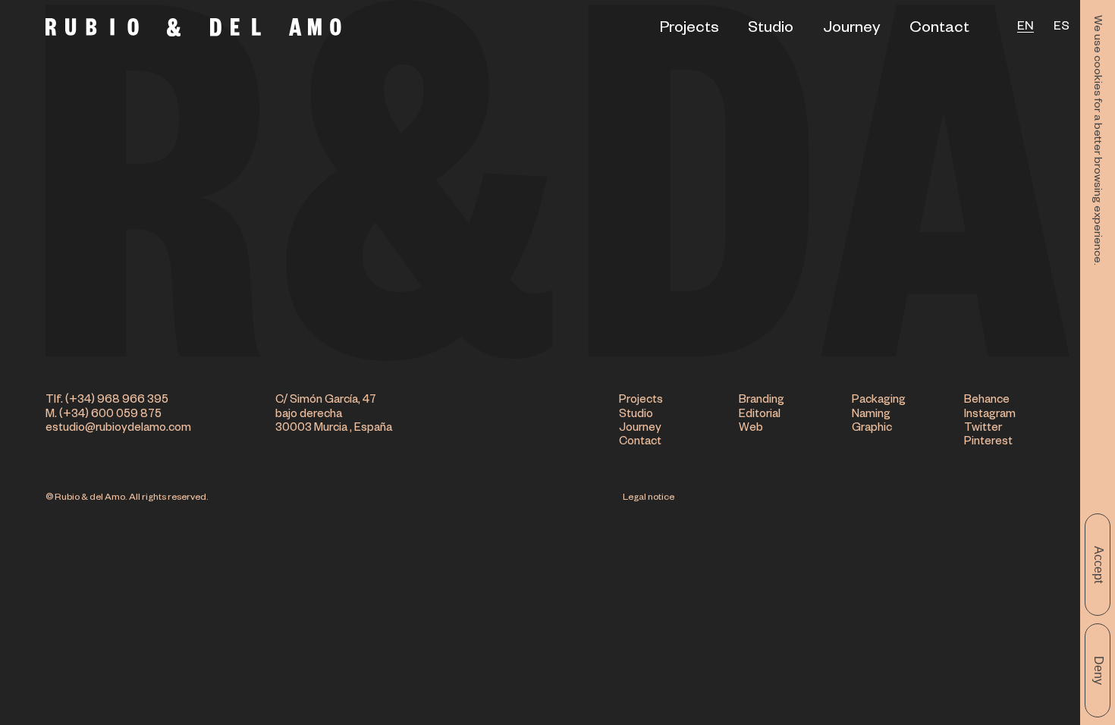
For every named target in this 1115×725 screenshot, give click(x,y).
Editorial (759, 415)
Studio (770, 30)
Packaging (879, 400)
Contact (939, 30)
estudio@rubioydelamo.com (118, 428)
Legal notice (648, 498)
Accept (1098, 564)
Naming (871, 415)
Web (751, 428)
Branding (761, 400)
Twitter (983, 428)
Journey (852, 30)
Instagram (990, 415)
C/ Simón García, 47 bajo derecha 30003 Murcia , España (333, 414)
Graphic (872, 428)
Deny (1098, 670)
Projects (689, 30)
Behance (987, 400)
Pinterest (988, 442)
